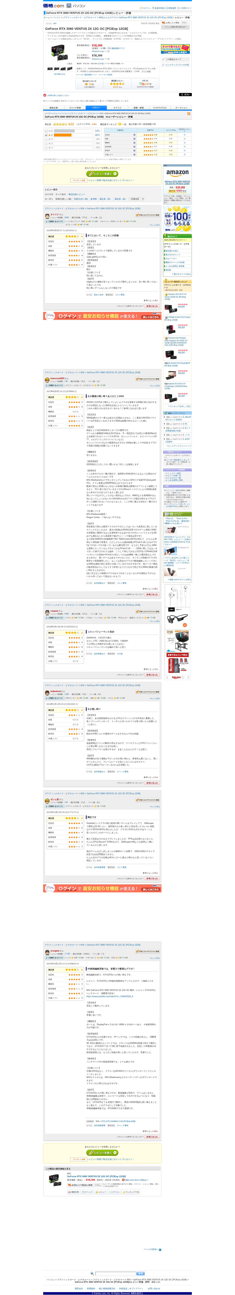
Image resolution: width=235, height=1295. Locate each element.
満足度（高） (105, 199)
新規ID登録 (159, 8)
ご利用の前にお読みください (58, 95)
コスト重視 (120, 295)
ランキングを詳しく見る (180, 406)
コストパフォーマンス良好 (100, 631)
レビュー (102, 1192)
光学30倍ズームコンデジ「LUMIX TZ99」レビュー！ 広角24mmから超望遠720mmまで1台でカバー (177, 541)
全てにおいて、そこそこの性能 (103, 235)
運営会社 (79, 1288)
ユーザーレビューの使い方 (175, 504)
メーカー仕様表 (106, 75)
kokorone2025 (57, 378)
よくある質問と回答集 (174, 266)
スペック (89, 1192)
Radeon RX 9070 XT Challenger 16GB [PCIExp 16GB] (175, 386)
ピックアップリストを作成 (177, 65)
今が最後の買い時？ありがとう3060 (105, 396)
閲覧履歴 (172, 8)
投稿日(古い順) (81, 199)
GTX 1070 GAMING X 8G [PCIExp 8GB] (118, 1121)
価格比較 (75, 1192)
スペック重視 (122, 771)
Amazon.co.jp (98, 51)
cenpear (54, 611)
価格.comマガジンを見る (180, 579)
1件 (66, 381)
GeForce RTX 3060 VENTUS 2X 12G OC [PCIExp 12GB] (113, 208)
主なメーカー (171, 258)
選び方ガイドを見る (182, 274)
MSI (54, 23)
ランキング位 (132, 1192)
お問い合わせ (154, 1288)
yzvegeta (55, 951)
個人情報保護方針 (107, 1288)
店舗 (100, 63)
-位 (185, 135)
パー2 (187, 435)
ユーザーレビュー (52, 113)
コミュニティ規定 (173, 473)
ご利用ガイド (186, 8)
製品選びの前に (172, 251)
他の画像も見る (59, 74)
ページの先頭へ (151, 1249)
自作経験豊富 (100, 867)
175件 (67, 954)
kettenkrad (56, 691)
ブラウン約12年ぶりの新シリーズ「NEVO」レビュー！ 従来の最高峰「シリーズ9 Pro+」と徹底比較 (177, 561)
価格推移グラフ (118, 48)
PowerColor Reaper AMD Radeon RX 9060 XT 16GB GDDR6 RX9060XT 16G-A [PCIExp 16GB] (175, 341)
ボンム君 (55, 799)
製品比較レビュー (77, 194)
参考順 (93, 199)
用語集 (168, 270)
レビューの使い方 (173, 475)
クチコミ (116, 1192)
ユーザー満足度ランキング (177, 460)
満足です (91, 817)
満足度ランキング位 (113, 124)
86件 (67, 217)
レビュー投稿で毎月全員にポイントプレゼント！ (111, 180)
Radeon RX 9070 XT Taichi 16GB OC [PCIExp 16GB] (175, 296)
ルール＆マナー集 (173, 478)
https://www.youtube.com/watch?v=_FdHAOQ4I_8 (109, 996)
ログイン (147, 8)
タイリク (55, 214)
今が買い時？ (94, 709)
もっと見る (155, 225)
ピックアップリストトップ (179, 446)
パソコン (64, 113)
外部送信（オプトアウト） (131, 1288)
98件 (67, 614)
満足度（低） (121, 199)
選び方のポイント (173, 255)
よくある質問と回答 (174, 480)
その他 (120, 654)
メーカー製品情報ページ (87, 75)
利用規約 (91, 1288)
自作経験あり (100, 583)
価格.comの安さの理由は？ (137, 1180)
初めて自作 (99, 295)
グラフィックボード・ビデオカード (84, 113)
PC (186, 424)
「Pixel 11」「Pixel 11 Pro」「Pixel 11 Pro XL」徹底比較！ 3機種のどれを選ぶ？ (177, 521)
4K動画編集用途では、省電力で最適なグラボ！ (111, 968)
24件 (67, 694)
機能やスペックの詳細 (174, 262)
